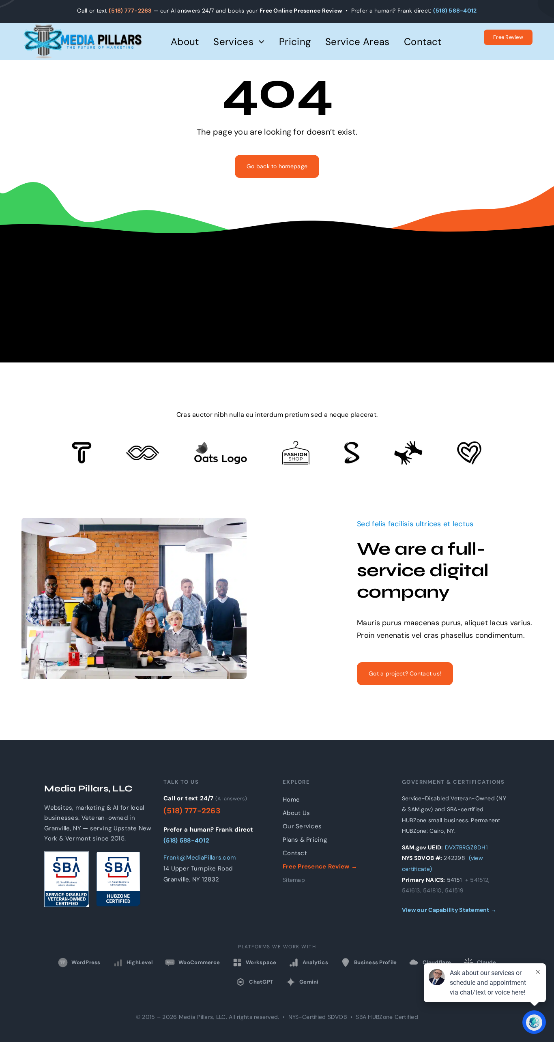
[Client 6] (82, 445)
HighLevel (139, 962)
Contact (295, 853)
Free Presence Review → (320, 866)
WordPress (80, 962)
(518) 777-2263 (130, 10)
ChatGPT (261, 981)
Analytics (315, 962)
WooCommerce (193, 962)
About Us (296, 813)
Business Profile (375, 962)
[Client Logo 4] (295, 444)
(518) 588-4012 (455, 10)
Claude (486, 962)
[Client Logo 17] (220, 445)
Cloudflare (437, 962)
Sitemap (294, 879)
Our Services (302, 826)
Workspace (261, 962)
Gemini (309, 981)
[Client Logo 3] (408, 444)
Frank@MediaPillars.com (199, 857)
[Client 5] (142, 449)
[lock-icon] (352, 445)
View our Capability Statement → (449, 909)
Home (291, 799)
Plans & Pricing (305, 840)
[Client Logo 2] (469, 445)
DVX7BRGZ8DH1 (466, 847)
